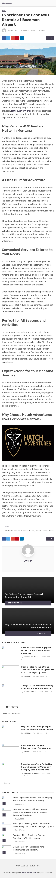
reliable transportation (45, 531)
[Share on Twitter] (8, 38)
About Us (35, 866)
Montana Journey (28, 531)
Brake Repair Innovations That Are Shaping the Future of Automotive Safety (32, 799)
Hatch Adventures (21, 111)
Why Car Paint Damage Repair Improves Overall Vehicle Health (37, 728)
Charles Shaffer (31, 773)
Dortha (13, 30)
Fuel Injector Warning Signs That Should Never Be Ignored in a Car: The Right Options (37, 670)
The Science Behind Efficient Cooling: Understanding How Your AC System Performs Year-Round (30, 812)
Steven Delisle (30, 657)
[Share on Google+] (13, 38)
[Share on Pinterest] (17, 38)
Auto (4, 10)
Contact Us (22, 866)
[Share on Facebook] (4, 38)
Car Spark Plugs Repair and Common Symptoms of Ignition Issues (29, 836)
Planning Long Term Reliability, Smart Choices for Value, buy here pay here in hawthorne (36, 767)
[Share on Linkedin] (22, 38)
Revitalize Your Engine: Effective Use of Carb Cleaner (36, 746)
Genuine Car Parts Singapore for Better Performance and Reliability (36, 650)
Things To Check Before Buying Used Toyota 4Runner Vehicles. (37, 687)
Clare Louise (29, 692)
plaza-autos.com (29, 873)
